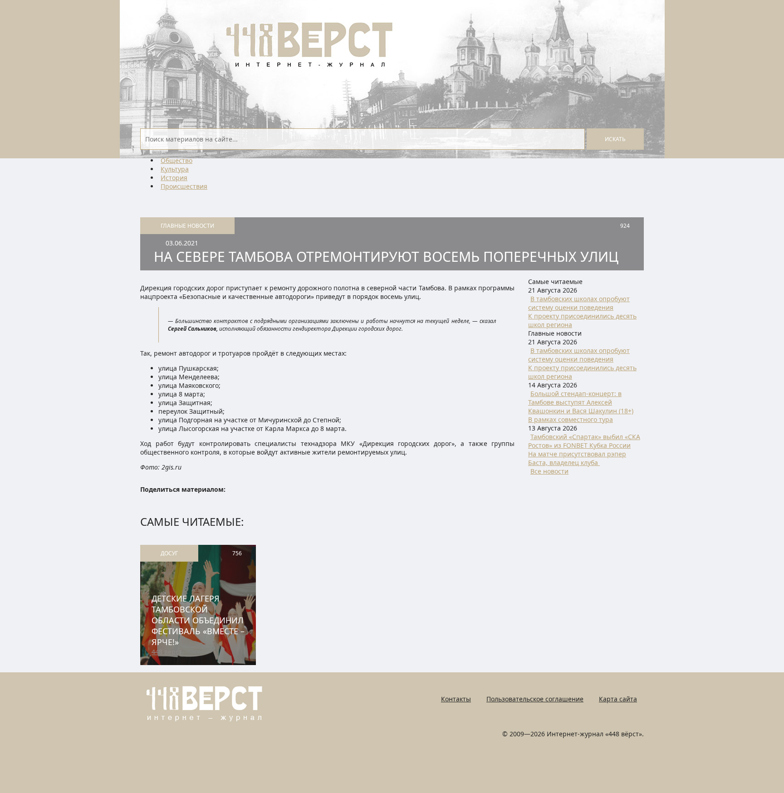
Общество (176, 160)
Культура (175, 169)
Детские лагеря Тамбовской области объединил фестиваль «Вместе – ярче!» (198, 620)
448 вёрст (167, 651)
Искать (615, 139)
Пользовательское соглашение (534, 699)
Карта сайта (618, 699)
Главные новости (187, 226)
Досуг (169, 553)
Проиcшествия (184, 186)
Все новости (549, 471)
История (174, 177)
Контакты (456, 699)
